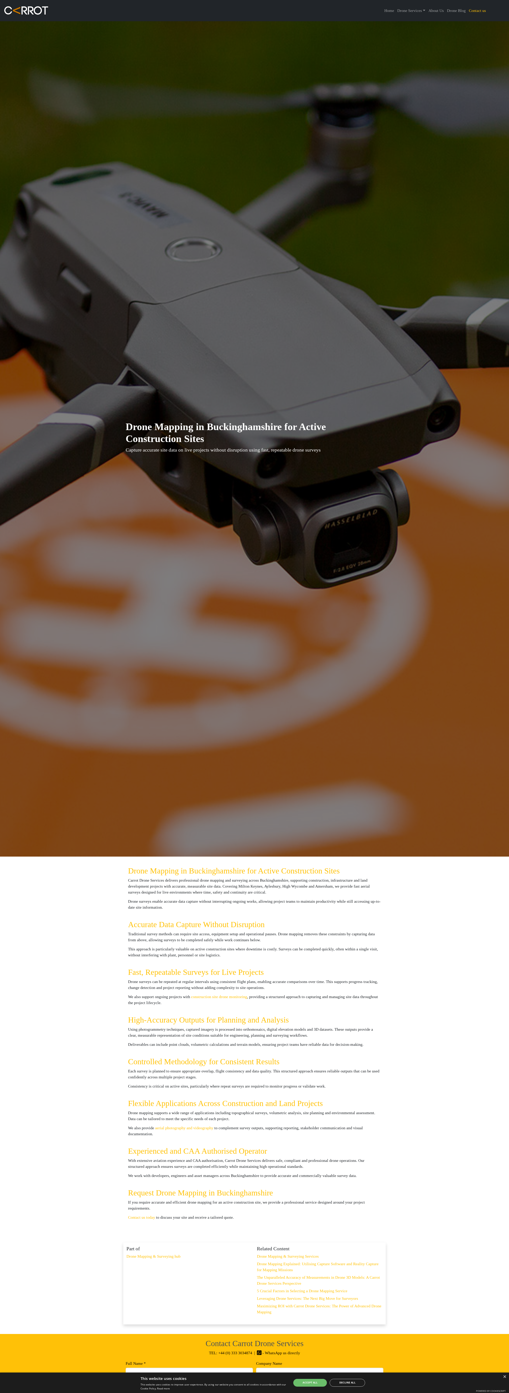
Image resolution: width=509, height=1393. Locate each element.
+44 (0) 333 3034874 (235, 1353)
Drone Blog (456, 10)
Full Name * (136, 1363)
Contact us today (141, 1217)
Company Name (269, 1363)
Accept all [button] (310, 1382)
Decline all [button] (347, 1382)
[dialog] (254, 1383)
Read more (163, 1388)
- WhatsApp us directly (280, 1353)
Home (389, 10)
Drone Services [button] (409, 10)
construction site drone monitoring (219, 997)
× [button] (504, 1376)
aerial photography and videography (184, 1128)
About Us (436, 10)
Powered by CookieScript (491, 1390)
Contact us (477, 10)
